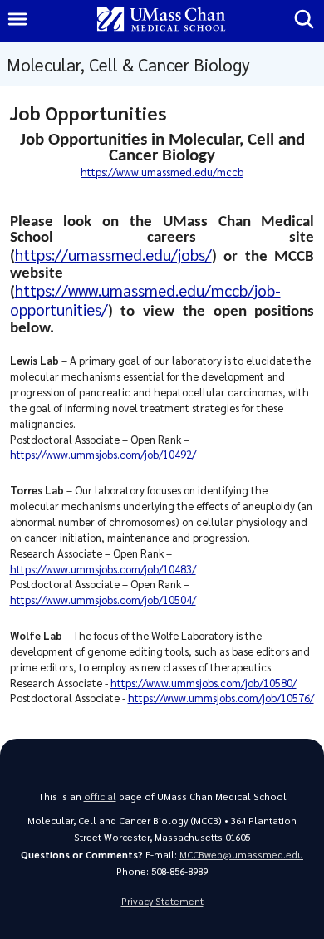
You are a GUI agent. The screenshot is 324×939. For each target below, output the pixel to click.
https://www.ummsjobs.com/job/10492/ (103, 454)
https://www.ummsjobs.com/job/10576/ (221, 698)
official (100, 796)
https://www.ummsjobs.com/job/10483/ (103, 569)
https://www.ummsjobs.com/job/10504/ (103, 599)
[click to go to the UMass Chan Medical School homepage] (161, 20)
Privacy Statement (162, 901)
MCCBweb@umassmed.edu (241, 854)
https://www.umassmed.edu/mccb (162, 172)
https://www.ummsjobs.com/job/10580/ (203, 683)
